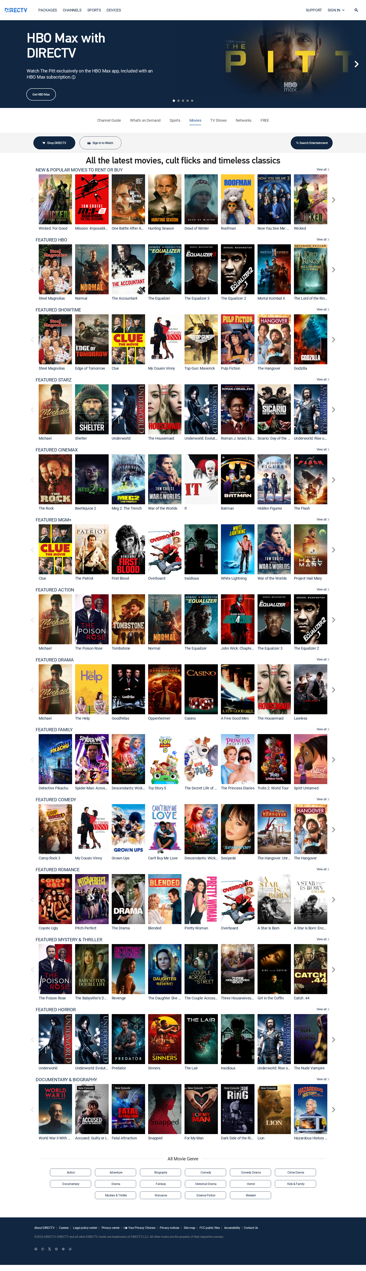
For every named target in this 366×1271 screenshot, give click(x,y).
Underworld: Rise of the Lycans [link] (319, 438)
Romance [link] (161, 1195)
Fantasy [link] (161, 1184)
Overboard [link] (156, 578)
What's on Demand (145, 120)
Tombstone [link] (121, 648)
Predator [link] (119, 1068)
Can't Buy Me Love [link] (163, 858)
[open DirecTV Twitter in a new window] (49, 1249)
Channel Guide (109, 120)
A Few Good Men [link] (235, 718)
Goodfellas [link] (120, 718)
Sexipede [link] (228, 858)
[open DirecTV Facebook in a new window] (42, 1249)
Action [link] (71, 1172)
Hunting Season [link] (161, 228)
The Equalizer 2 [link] (233, 298)
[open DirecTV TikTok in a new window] (70, 1249)
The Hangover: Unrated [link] (276, 858)
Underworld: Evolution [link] (202, 438)
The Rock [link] (46, 508)
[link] (55, 199)
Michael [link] (45, 438)
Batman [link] (227, 508)
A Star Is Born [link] (268, 928)
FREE (265, 120)
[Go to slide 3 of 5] (183, 101)
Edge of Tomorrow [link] (90, 368)
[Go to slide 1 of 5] (174, 101)
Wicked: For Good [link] (53, 228)
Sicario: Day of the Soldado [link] (279, 438)
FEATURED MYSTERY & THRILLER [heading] (69, 940)
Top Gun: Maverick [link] (200, 368)
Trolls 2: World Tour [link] (273, 788)
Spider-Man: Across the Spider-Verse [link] (105, 788)
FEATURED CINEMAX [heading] (57, 450)
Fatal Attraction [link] (124, 1138)
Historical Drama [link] (205, 1184)
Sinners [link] (154, 1068)
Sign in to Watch (102, 143)
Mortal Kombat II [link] (271, 298)
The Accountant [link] (124, 298)
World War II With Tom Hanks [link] (62, 1138)
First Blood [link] (120, 578)
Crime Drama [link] (295, 1172)
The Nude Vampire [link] (309, 1068)
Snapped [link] (155, 1138)
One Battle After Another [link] (132, 228)
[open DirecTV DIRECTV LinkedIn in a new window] (35, 1249)
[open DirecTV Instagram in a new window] (56, 1249)
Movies (195, 120)
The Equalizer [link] (159, 298)
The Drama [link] (121, 928)
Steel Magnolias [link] (52, 298)
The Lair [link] (191, 1068)
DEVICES (114, 10)
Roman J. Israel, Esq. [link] (237, 438)
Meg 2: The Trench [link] (127, 508)
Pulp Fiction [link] (230, 368)
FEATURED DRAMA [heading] (55, 660)
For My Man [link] (194, 1138)
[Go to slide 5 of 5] (192, 101)
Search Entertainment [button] (313, 143)
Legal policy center (84, 1228)
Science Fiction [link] (205, 1195)
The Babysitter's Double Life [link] (97, 998)
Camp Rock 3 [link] (49, 858)
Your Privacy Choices (141, 1228)
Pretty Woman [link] (196, 928)
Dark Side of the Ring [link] (238, 1138)
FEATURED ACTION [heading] (55, 590)
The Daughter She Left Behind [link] (172, 998)
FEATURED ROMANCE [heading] (57, 870)
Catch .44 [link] (301, 998)
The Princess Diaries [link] (237, 788)
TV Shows (218, 120)
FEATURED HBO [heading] (51, 240)
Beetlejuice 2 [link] (85, 508)
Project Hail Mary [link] (308, 578)
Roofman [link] (228, 228)
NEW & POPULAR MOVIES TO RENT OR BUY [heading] (79, 170)
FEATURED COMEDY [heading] (56, 800)
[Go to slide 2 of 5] (178, 101)
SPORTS (94, 10)
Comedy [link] (206, 1172)
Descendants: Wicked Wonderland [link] (139, 788)
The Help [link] (82, 718)
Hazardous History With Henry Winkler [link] (325, 1138)
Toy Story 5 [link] (157, 788)
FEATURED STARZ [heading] (53, 380)
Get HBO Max (41, 94)
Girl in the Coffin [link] (271, 998)
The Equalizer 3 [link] (197, 298)
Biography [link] (160, 1172)
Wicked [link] (300, 228)
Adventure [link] (116, 1172)
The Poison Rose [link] (88, 648)
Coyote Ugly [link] (48, 928)
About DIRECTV (44, 1228)
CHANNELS (72, 10)
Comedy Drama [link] (251, 1172)
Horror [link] (251, 1184)
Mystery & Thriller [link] (116, 1195)
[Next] (356, 64)
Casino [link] (190, 718)
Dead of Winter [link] (197, 228)
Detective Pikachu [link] (53, 788)
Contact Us (251, 1228)
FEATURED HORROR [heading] (56, 1010)
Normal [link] (81, 298)
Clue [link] (115, 368)
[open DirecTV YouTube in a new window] (63, 1249)
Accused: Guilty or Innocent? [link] (98, 1138)
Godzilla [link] (300, 368)
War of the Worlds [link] (162, 508)
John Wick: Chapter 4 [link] (238, 648)
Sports (175, 120)
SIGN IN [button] (334, 10)
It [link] (186, 508)
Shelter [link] (81, 438)
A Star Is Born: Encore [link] (311, 928)
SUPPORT (314, 10)
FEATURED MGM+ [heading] (53, 520)
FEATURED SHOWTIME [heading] (58, 310)
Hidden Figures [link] (270, 508)
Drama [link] (116, 1184)
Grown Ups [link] (120, 858)
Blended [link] (154, 928)
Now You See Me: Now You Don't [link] (284, 228)
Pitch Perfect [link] (85, 928)
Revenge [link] (119, 998)
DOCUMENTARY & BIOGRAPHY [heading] (66, 1080)
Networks (243, 120)
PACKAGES (47, 10)
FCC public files (209, 1228)
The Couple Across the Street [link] (208, 998)
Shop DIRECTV (56, 143)
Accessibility (231, 1228)
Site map (189, 1228)
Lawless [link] (300, 718)
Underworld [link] (121, 438)
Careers (63, 1228)
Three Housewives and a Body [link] (245, 998)
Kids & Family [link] (296, 1184)
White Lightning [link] (233, 578)
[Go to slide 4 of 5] (187, 101)
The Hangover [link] (269, 368)
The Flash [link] (302, 508)
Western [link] (251, 1195)
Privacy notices (169, 1228)
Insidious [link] (192, 578)
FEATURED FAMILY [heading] (54, 730)
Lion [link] (261, 1138)
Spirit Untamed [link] (306, 788)
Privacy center (110, 1228)
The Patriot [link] (84, 578)
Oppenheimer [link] (159, 718)
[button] (356, 10)
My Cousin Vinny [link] (161, 368)
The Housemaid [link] (161, 438)
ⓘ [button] (73, 77)
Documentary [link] (70, 1184)
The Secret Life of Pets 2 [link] (205, 788)
